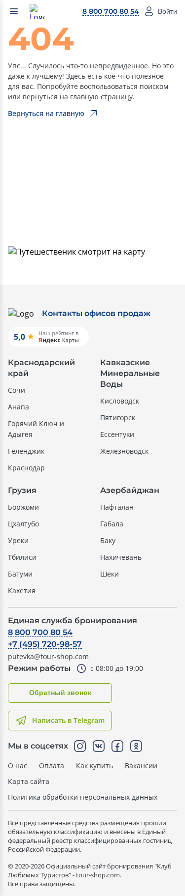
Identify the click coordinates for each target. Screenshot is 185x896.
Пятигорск (117, 417)
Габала (111, 523)
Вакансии (141, 765)
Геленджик (26, 451)
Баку (107, 540)
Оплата (51, 765)
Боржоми (23, 507)
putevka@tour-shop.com (48, 656)
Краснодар (26, 467)
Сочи (16, 390)
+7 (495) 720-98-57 (45, 644)
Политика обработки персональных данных (82, 797)
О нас (17, 765)
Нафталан (117, 507)
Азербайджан (129, 490)
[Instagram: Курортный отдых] (80, 746)
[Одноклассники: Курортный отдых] (136, 746)
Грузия (22, 490)
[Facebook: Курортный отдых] (117, 746)
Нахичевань (121, 557)
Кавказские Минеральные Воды (130, 373)
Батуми (20, 573)
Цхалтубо (23, 523)
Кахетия (22, 590)
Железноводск (124, 451)
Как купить (94, 765)
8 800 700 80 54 (110, 11)
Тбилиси (22, 557)
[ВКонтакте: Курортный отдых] (99, 746)
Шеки (109, 573)
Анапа (18, 406)
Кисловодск (119, 400)
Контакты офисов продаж (96, 313)
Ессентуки (117, 434)
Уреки (18, 540)
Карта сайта (28, 781)
